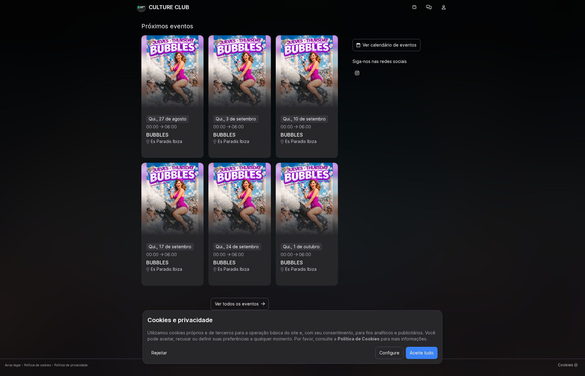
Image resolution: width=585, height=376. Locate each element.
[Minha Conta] (443, 7)
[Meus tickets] (414, 7)
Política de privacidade (71, 365)
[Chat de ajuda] (429, 7)
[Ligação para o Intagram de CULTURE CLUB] (357, 73)
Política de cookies (37, 365)
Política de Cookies (359, 338)
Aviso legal (13, 365)
